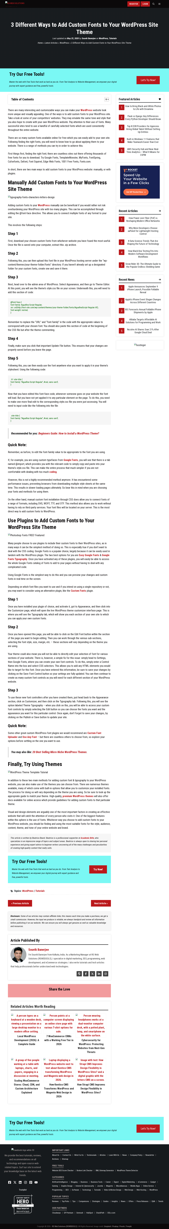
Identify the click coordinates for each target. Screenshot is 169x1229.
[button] (153, 4)
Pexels (122, 1226)
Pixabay (115, 1226)
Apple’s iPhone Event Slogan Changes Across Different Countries (143, 301)
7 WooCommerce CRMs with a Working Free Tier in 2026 (58, 1040)
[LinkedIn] (99, 975)
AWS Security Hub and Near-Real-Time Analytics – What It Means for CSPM (143, 152)
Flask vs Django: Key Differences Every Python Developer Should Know (143, 117)
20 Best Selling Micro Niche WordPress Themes (59, 752)
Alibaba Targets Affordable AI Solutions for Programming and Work (143, 321)
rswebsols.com (23, 1205)
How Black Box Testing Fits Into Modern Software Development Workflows (143, 254)
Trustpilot (23, 1190)
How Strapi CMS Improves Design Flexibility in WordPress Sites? (91, 1088)
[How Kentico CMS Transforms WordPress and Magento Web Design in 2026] (58, 1079)
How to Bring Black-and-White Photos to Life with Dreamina (143, 107)
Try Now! (98, 869)
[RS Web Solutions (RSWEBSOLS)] (20, 4)
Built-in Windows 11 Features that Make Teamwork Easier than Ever (143, 140)
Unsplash (107, 1226)
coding (53, 471)
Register (133, 4)
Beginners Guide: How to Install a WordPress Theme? (68, 433)
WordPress (103, 38)
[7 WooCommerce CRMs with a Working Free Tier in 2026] (58, 1031)
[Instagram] (105, 975)
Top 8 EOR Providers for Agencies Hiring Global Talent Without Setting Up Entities (143, 129)
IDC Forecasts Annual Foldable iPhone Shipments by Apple (143, 311)
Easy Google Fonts (89, 555)
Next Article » (101, 903)
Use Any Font (30, 737)
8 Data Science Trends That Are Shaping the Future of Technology (143, 242)
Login (145, 4)
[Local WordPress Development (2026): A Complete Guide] (26, 1031)
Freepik (129, 1226)
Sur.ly (27, 1211)
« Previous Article (20, 903)
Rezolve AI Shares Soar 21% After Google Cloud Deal (143, 331)
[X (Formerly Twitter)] (92, 975)
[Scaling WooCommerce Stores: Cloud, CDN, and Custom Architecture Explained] (26, 1075)
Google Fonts (71, 460)
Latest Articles (51, 43)
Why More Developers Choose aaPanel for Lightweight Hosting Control (143, 231)
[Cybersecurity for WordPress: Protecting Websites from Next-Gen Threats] (91, 1035)
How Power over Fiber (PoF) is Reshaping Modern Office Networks (143, 219)
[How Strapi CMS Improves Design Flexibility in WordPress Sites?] (91, 1079)
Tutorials (113, 38)
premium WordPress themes (78, 796)
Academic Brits (87, 838)
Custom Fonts (78, 590)
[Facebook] (85, 975)
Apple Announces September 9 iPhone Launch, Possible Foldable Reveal (143, 289)
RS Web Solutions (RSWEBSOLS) (64, 1226)
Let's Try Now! (148, 80)
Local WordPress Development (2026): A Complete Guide (26, 1040)
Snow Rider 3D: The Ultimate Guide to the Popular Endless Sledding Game (143, 265)
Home (40, 43)
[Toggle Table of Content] (105, 99)
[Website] (79, 975)
